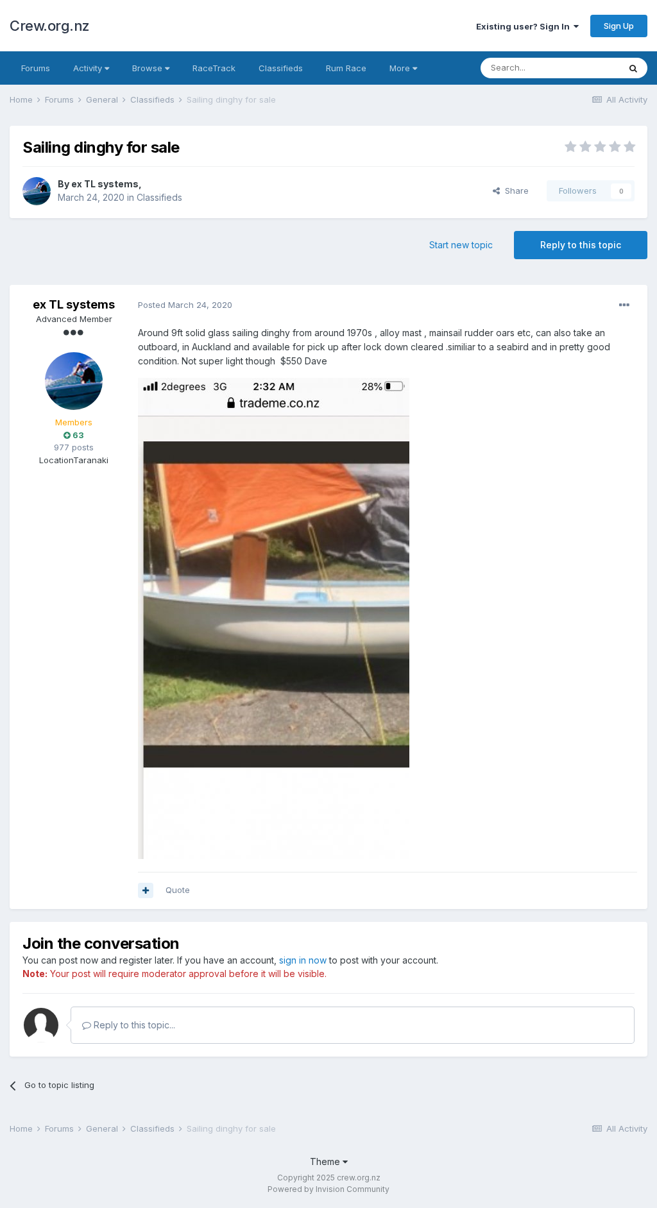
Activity (89, 68)
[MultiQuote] (145, 890)
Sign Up (619, 26)
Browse (148, 68)
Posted (185, 305)
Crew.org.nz (50, 25)
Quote (178, 890)
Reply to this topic (580, 244)
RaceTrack (213, 68)
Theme (326, 1161)
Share (514, 190)
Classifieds (281, 68)
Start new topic (461, 244)
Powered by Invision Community (328, 1189)
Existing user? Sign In (525, 26)
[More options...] (624, 305)
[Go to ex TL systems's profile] (36, 191)
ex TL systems (105, 183)
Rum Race (346, 68)
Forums (35, 68)
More (399, 68)
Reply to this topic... (133, 1024)
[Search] (633, 68)
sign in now (303, 960)
